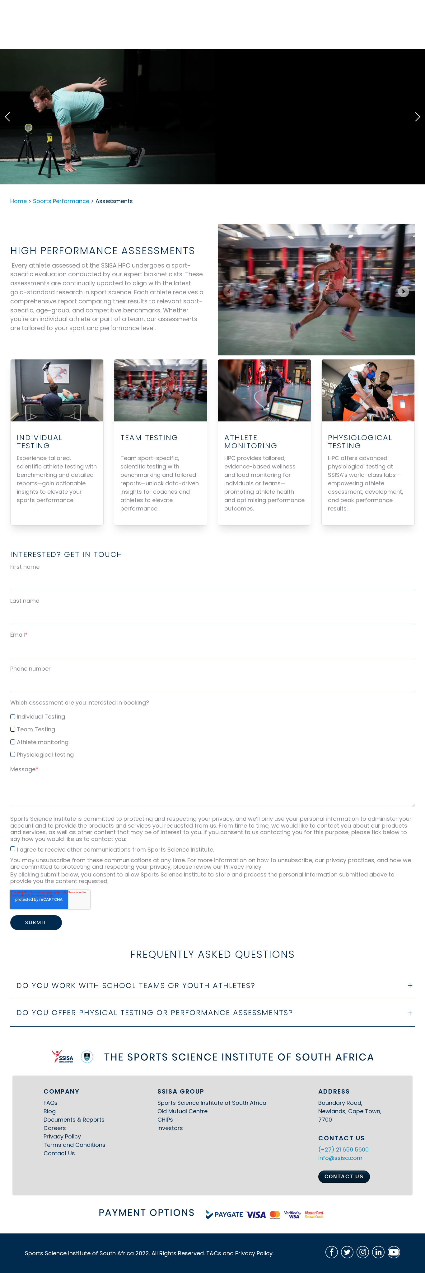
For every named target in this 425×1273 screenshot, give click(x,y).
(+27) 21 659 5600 (343, 1149)
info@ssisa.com (340, 1158)
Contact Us (59, 1153)
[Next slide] (403, 291)
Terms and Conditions (74, 1145)
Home (18, 201)
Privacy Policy (62, 1136)
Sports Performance (61, 201)
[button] (7, 117)
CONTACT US (344, 1176)
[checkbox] (212, 734)
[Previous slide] (229, 291)
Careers (55, 1128)
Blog (50, 1111)
